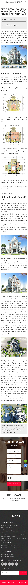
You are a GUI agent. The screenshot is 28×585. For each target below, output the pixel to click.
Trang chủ (4, 1)
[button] (25, 55)
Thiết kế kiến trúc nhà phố (8, 548)
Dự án (10, 1)
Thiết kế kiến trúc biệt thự (7, 545)
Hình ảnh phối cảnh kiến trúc (10, 26)
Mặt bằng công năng (8, 24)
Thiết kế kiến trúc (18, 1)
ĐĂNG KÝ (23, 573)
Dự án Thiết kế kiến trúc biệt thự (15, 2)
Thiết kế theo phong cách (8, 556)
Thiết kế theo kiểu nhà (7, 554)
